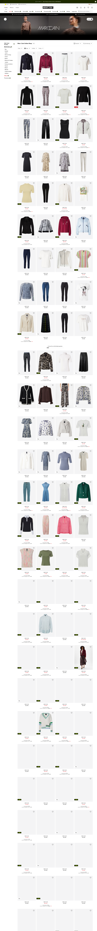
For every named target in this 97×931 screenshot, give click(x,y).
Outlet (7, 4)
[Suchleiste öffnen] (78, 11)
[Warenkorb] (92, 7)
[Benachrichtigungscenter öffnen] (84, 7)
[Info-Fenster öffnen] (95, 1)
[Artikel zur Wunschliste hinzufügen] (34, 53)
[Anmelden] (81, 7)
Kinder (17, 7)
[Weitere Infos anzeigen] (26, 82)
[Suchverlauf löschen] (91, 11)
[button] (77, 43)
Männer (12, 7)
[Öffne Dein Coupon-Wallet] (77, 7)
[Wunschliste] (88, 7)
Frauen (6, 7)
